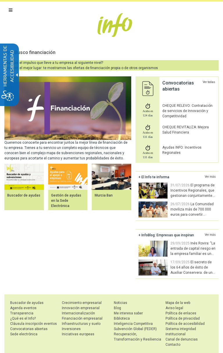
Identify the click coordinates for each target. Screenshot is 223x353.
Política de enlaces (181, 313)
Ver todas (209, 82)
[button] (10, 10)
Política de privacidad (183, 318)
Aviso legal (174, 308)
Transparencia (21, 313)
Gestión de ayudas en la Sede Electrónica (66, 200)
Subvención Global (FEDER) (135, 329)
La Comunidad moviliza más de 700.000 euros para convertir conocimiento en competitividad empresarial (176, 214)
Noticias (120, 303)
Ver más (210, 176)
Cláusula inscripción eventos (33, 324)
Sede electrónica (23, 334)
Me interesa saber (128, 313)
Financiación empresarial (82, 318)
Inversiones (71, 329)
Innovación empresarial (81, 308)
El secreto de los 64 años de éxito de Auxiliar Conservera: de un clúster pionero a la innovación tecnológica (176, 272)
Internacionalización (78, 313)
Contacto (173, 345)
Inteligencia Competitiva (133, 324)
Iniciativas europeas (78, 334)
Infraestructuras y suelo (81, 324)
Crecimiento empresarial (82, 303)
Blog (117, 308)
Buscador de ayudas (23, 195)
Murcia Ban (104, 195)
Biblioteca (122, 318)
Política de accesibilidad (185, 324)
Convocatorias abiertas (29, 329)
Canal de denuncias (182, 339)
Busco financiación (35, 52)
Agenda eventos (23, 308)
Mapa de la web (178, 303)
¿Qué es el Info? (23, 318)
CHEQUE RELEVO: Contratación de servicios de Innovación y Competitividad (187, 111)
